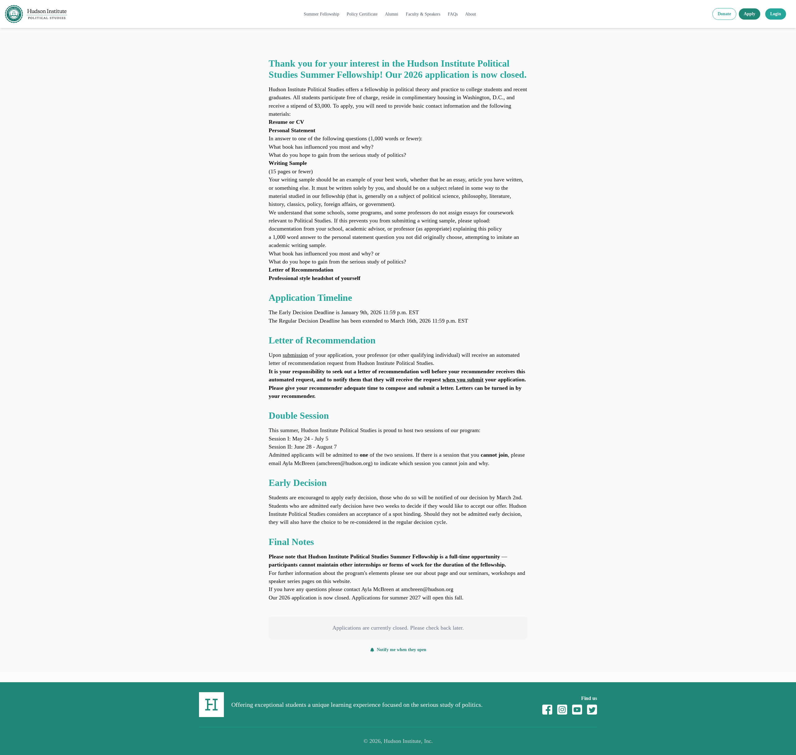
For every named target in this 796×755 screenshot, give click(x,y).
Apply (749, 14)
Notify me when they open (401, 649)
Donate (724, 14)
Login (775, 14)
